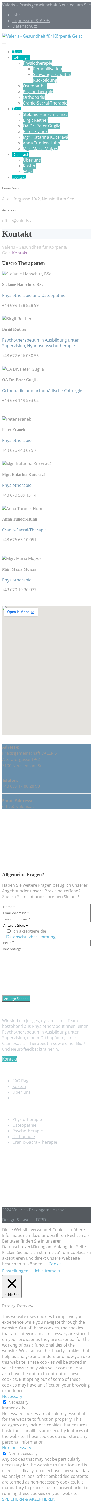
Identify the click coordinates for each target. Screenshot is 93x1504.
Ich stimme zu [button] (48, 1271)
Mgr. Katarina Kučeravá (45, 137)
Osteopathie (35, 86)
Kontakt (19, 177)
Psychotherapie (38, 91)
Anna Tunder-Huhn (41, 143)
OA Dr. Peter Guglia (41, 126)
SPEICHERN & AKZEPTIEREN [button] (28, 1499)
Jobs (16, 15)
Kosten (29, 166)
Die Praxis (20, 154)
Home (17, 52)
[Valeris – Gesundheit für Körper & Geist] (42, 36)
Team (16, 109)
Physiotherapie (37, 63)
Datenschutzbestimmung (31, 937)
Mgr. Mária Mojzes (40, 148)
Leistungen (21, 57)
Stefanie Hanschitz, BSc (45, 114)
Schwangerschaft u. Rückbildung (52, 77)
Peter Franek (35, 131)
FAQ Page (21, 1081)
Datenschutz (24, 26)
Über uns (32, 160)
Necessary (18, 1402)
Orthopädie (34, 97)
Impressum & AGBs (31, 20)
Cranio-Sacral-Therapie (45, 103)
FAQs (28, 171)
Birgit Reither (35, 120)
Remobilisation (47, 69)
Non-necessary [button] (16, 1448)
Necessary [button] (12, 1396)
